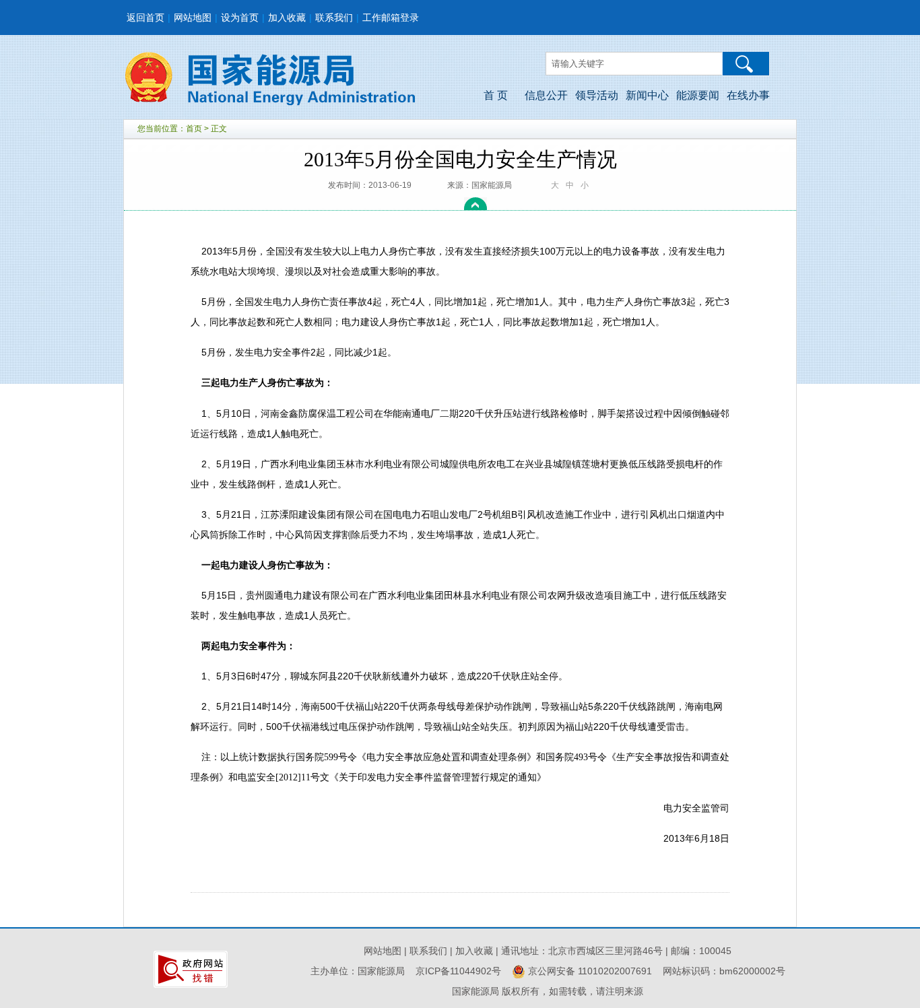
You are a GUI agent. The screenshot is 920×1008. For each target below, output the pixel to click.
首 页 (496, 95)
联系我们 (334, 17)
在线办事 (748, 95)
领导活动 (596, 95)
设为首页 (240, 17)
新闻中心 (647, 95)
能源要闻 (697, 95)
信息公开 (546, 95)
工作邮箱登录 (390, 17)
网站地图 (192, 17)
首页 (194, 128)
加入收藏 (287, 17)
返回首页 (145, 17)
